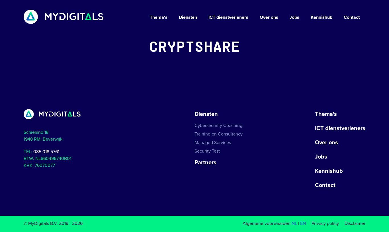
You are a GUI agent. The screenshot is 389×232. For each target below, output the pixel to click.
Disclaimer (355, 223)
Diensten (188, 17)
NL (294, 223)
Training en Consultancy (219, 134)
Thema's (158, 17)
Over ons (269, 17)
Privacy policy (325, 223)
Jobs (294, 17)
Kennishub (321, 17)
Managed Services (213, 142)
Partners (205, 162)
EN (303, 223)
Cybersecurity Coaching (218, 125)
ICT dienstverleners (228, 17)
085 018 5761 (46, 152)
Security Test (207, 151)
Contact (352, 17)
